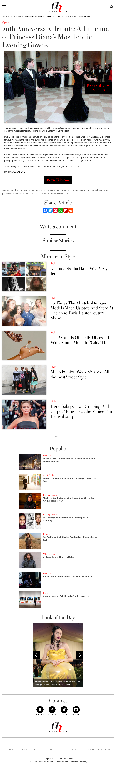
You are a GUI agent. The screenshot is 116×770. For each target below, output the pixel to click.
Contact (74, 749)
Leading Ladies (50, 494)
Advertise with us (98, 749)
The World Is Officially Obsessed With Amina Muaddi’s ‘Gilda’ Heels (81, 340)
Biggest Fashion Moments (43, 190)
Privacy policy (32, 749)
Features (47, 455)
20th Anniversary (23, 190)
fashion (107, 190)
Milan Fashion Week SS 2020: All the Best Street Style (80, 374)
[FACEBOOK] (52, 709)
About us (56, 749)
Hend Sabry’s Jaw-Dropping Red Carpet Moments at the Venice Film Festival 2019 (82, 411)
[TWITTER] (64, 709)
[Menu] (4, 7)
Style (19, 16)
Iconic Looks (62, 194)
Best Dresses (80, 190)
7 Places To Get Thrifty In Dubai (58, 557)
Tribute (34, 194)
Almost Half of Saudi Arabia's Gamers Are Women (67, 576)
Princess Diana (8, 190)
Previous (36, 655)
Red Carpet (92, 190)
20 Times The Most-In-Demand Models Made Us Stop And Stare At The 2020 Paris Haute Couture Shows (82, 311)
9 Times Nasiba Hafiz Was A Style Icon (81, 271)
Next (79, 655)
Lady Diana (8, 194)
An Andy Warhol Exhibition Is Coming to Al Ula (66, 596)
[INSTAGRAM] (76, 709)
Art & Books (48, 475)
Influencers (48, 534)
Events (46, 593)
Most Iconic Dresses (47, 194)
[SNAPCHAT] (40, 709)
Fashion (12, 16)
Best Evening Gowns (65, 190)
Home (4, 16)
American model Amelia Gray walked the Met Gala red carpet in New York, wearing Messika (57, 683)
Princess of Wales (22, 194)
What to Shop (49, 553)
